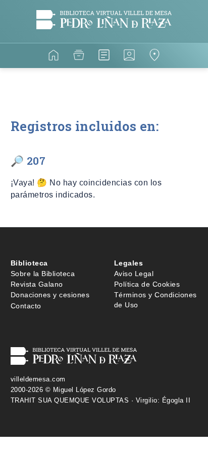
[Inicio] (53, 57)
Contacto (26, 306)
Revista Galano (37, 284)
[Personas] (129, 57)
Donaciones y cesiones (50, 295)
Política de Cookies (147, 284)
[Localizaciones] (154, 57)
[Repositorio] (78, 57)
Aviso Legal (134, 274)
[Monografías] (104, 57)
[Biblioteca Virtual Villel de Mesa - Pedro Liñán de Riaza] (104, 36)
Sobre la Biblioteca (43, 274)
